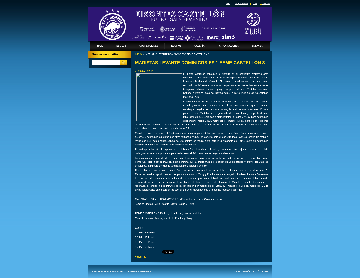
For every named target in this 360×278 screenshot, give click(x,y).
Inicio (228, 3)
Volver (138, 256)
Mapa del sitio (242, 3)
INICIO (138, 54)
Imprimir (266, 3)
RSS (255, 3)
